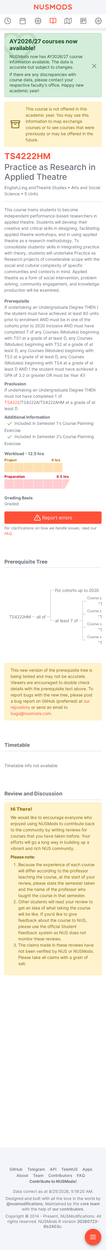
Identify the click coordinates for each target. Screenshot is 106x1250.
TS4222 (11, 402)
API (53, 1169)
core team (90, 1203)
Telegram (36, 1169)
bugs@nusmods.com (31, 713)
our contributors (67, 1209)
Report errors (57, 518)
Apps (87, 1169)
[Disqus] (53, 1053)
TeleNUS (69, 1169)
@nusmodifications (24, 1203)
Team (38, 1175)
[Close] (94, 65)
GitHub (16, 1169)
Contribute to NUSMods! (53, 1181)
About (22, 1175)
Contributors (60, 1175)
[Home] (53, 7)
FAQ (7, 533)
